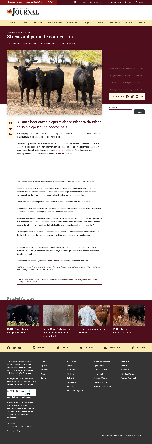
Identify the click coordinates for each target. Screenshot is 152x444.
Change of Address (101, 378)
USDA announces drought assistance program (127, 82)
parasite (93, 280)
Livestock (37, 22)
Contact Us (125, 370)
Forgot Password (100, 382)
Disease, (19, 32)
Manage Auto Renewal (102, 386)
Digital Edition (99, 366)
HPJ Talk (50, 2)
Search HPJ (114, 108)
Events (101, 22)
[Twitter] (10, 129)
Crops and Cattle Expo (34, 2)
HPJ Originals (73, 22)
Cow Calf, (11, 32)
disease (61, 280)
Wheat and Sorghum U (75, 391)
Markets (129, 22)
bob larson (29, 280)
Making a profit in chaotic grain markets (126, 89)
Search (139, 113)
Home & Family (55, 22)
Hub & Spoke (18, 431)
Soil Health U (72, 370)
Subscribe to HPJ (100, 370)
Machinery (115, 22)
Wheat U (70, 386)
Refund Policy (140, 435)
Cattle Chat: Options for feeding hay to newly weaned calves (56, 332)
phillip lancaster (25, 282)
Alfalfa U (70, 374)
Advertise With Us (127, 374)
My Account (98, 374)
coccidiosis (53, 280)
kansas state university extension (77, 280)
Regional (89, 22)
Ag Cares (44, 366)
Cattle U (70, 366)
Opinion (141, 22)
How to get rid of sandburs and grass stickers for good (127, 68)
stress (34, 282)
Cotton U (70, 378)
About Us (124, 366)
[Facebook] (10, 123)
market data (26, 397)
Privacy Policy (118, 435)
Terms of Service (107, 435)
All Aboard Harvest (14, 2)
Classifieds (12, 22)
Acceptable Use (130, 435)
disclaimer (13, 417)
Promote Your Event (128, 378)
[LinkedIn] (10, 134)
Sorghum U (71, 382)
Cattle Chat (44, 280)
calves (36, 280)
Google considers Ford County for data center (127, 75)
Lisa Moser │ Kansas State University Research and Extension (35, 43)
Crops (25, 22)
